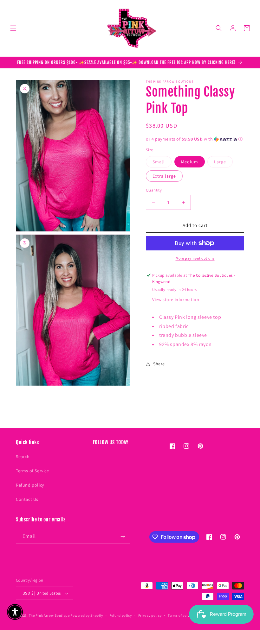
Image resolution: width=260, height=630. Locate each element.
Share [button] (159, 364)
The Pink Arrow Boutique (49, 615)
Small (162, 163)
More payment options (195, 258)
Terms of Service (32, 471)
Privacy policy (150, 615)
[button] (13, 28)
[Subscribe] (123, 536)
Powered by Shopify (86, 615)
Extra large (164, 176)
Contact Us (27, 499)
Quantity (154, 190)
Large (223, 163)
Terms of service (181, 615)
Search (23, 456)
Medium (189, 162)
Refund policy (30, 485)
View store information (175, 299)
